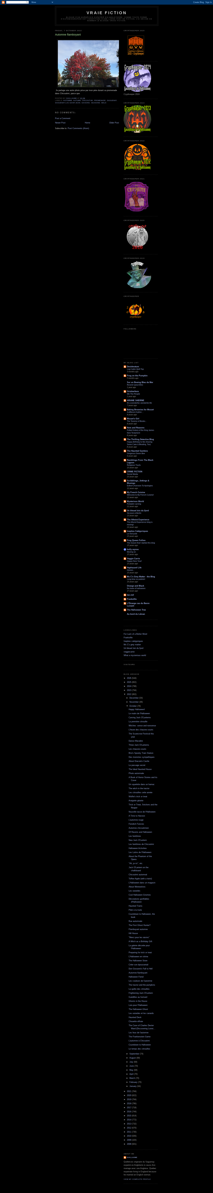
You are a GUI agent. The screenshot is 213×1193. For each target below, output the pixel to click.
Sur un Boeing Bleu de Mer (140, 382)
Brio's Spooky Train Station (141, 753)
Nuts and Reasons (135, 427)
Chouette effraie (136, 1021)
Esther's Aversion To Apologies (140, 486)
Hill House (133, 933)
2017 (129, 1107)
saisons (86, 103)
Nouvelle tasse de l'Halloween (142, 812)
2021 (129, 1091)
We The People (133, 394)
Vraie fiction (107, 12)
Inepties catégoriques (133, 641)
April (131, 1074)
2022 (129, 694)
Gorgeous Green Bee (136, 453)
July (131, 1062)
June (131, 1066)
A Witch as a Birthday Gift (140, 941)
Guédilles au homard (138, 997)
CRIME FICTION (134, 471)
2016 (129, 1111)
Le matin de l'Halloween (139, 713)
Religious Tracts (134, 465)
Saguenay (112, 100)
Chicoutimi (87, 100)
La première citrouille (138, 721)
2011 (129, 1132)
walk (103, 103)
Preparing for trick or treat (140, 952)
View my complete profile (137, 1179)
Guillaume (132, 1157)
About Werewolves (137, 887)
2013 (129, 1124)
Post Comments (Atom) (78, 128)
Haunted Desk (135, 1017)
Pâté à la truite (135, 910)
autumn (77, 100)
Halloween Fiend (136, 977)
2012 (129, 1128)
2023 (129, 690)
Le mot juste (132, 534)
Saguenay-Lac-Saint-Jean (67, 103)
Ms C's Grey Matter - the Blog (141, 576)
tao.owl (130, 595)
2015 (129, 1115)
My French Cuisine (136, 492)
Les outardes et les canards (141, 1013)
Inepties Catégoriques (137, 531)
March (132, 1078)
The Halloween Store (138, 960)
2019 (129, 1099)
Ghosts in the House (138, 1001)
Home (87, 123)
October (133, 706)
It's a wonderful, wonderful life (139, 403)
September (134, 1054)
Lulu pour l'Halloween (138, 1005)
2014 (129, 1120)
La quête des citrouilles (139, 989)
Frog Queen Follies (136, 540)
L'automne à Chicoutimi (139, 1041)
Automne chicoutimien (139, 828)
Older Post (114, 123)
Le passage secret (137, 765)
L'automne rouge (136, 820)
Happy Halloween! (137, 709)
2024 (129, 686)
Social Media (132, 474)
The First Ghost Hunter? (139, 925)
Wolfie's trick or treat (138, 796)
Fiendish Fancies (136, 824)
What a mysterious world (135, 655)
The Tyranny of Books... (137, 421)
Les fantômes (135, 836)
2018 (129, 1103)
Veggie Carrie (133, 558)
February (133, 1082)
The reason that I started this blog (141, 543)
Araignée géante (136, 800)
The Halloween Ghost (138, 1009)
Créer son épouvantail (138, 964)
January (133, 1086)
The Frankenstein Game (139, 1036)
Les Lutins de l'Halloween (140, 852)
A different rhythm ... (135, 412)
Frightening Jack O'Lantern (141, 993)
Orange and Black (135, 586)
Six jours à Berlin (134, 513)
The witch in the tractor (139, 788)
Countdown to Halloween (140, 1045)
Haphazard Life (134, 567)
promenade (100, 100)
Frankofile (132, 599)
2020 (129, 1095)
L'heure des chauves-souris (141, 729)
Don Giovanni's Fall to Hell (140, 969)
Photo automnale (136, 773)
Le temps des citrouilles (139, 1049)
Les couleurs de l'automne (140, 981)
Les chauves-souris (137, 749)
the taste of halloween (136, 588)
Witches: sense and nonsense (142, 725)
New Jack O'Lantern (138, 840)
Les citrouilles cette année (140, 792)
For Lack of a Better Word (135, 634)
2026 (129, 678)
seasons (95, 103)
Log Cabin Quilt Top (135, 369)
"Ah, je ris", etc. (136, 863)
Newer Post (60, 123)
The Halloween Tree (136, 610)
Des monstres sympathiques (142, 757)
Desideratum (133, 366)
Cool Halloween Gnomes (140, 895)
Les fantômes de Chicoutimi (141, 844)
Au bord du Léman (136, 614)
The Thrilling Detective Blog (140, 439)
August (132, 1058)
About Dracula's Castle (139, 761)
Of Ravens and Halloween (140, 832)
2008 (129, 1144)
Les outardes (134, 891)
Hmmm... (130, 570)
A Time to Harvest (137, 816)
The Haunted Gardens (137, 451)
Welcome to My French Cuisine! (140, 495)
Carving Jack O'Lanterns (140, 717)
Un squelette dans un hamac (142, 784)
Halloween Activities (138, 848)
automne (67, 100)
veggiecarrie (129, 652)
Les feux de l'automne (138, 1032)
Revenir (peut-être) (135, 385)
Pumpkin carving (134, 504)
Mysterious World (135, 501)
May (131, 1070)
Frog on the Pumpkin (137, 375)
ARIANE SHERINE (135, 400)
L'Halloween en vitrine (138, 956)
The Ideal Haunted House (140, 769)
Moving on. (131, 552)
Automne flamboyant (138, 973)
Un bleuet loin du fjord (138, 510)
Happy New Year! (134, 561)
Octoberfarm (133, 391)
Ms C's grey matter (132, 644)
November (134, 702)
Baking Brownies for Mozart (140, 409)
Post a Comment (62, 118)
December (134, 698)
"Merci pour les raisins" (139, 937)
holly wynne (133, 549)
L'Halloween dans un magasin (142, 883)
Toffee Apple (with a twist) (140, 878)
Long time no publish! (136, 579)
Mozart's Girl (133, 418)
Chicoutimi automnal (138, 874)
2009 (129, 1140)
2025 (129, 682)
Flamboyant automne (138, 929)
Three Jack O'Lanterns (139, 745)
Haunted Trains (135, 906)
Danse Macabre (136, 741)
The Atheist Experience (138, 519)
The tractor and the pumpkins (142, 985)
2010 (129, 1136)
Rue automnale (135, 921)
